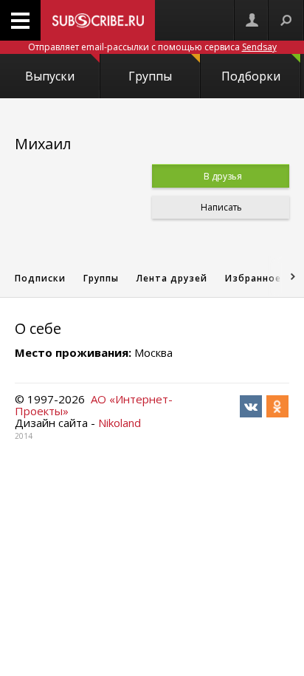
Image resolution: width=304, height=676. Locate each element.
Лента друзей (172, 278)
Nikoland (119, 422)
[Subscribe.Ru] (98, 20)
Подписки (40, 278)
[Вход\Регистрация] (251, 20)
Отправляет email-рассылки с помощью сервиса (152, 47)
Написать (220, 207)
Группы (150, 76)
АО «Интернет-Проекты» (94, 405)
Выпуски (50, 76)
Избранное (253, 278)
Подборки (250, 76)
